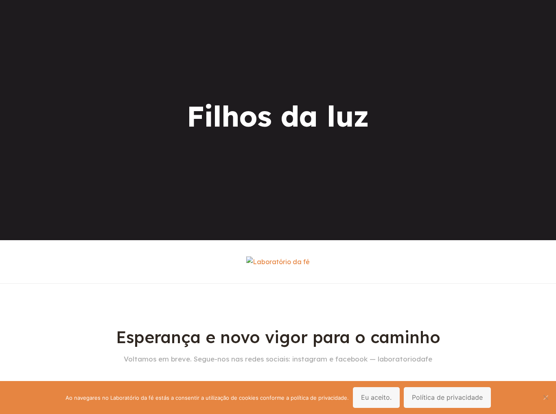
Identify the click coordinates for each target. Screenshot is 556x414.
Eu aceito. (376, 397)
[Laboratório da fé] (278, 262)
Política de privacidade (447, 397)
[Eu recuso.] (546, 397)
